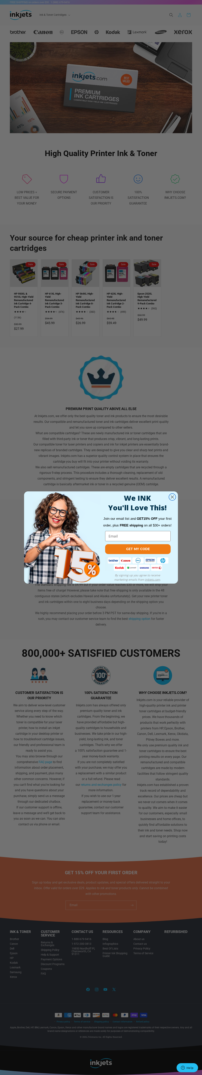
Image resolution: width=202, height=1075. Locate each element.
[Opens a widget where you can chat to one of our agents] (187, 1068)
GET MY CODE (138, 549)
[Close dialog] (172, 497)
